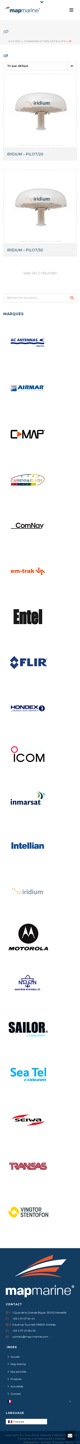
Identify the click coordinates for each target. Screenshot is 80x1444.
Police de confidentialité (35, 1438)
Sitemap (60, 1438)
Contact (15, 1393)
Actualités (16, 1386)
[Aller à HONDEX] (28, 709)
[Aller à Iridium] (28, 892)
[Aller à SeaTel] (28, 1074)
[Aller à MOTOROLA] (28, 937)
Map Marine (18, 1364)
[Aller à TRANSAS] (28, 1166)
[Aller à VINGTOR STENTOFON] (28, 1212)
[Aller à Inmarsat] (28, 800)
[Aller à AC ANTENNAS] (28, 343)
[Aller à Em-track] (28, 571)
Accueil (14, 41)
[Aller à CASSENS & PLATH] (28, 480)
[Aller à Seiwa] (28, 1120)
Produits (15, 1379)
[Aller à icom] (28, 754)
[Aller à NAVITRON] (28, 983)
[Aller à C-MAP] (28, 434)
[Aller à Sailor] (28, 1029)
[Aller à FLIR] (28, 663)
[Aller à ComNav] (28, 526)
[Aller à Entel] (28, 617)
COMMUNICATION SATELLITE (44, 41)
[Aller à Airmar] (28, 389)
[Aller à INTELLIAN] (28, 846)
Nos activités (18, 1371)
